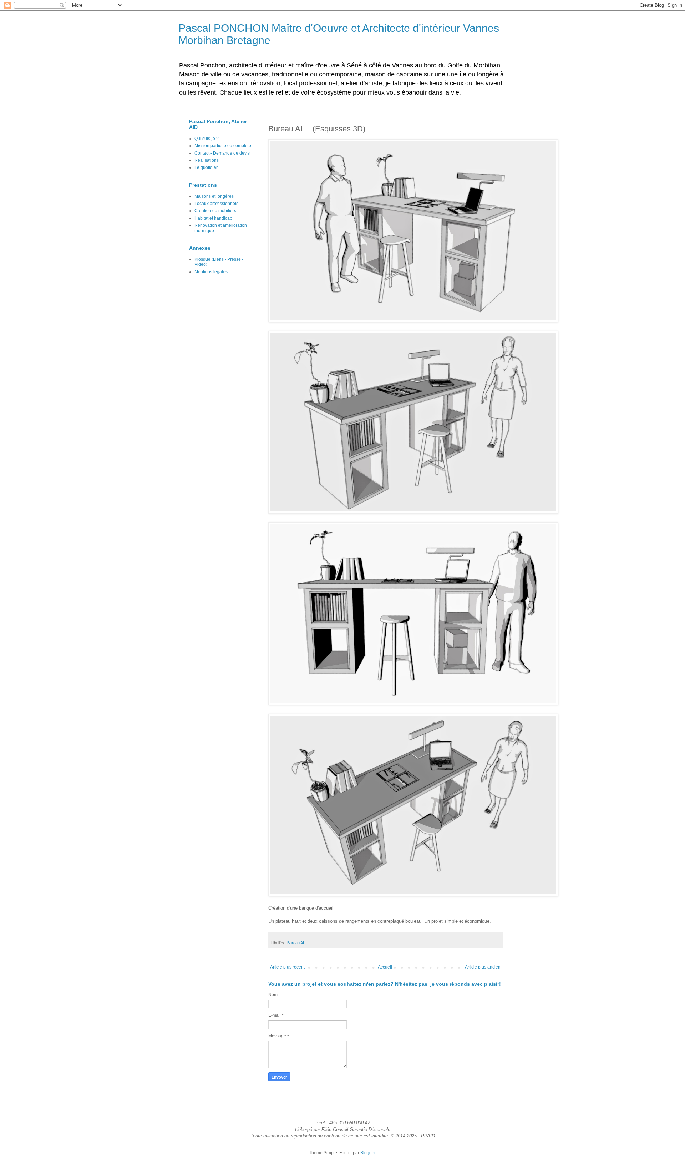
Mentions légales (211, 271)
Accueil (385, 967)
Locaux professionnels (216, 203)
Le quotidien (206, 167)
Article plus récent (287, 967)
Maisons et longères (214, 196)
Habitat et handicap (213, 218)
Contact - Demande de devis (222, 153)
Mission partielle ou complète (222, 145)
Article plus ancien (483, 967)
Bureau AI (295, 943)
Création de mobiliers (215, 210)
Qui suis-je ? (206, 138)
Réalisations (206, 160)
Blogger (367, 1152)
